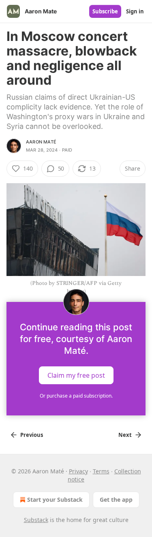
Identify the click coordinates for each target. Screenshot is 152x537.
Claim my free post (76, 374)
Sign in (135, 11)
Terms (101, 471)
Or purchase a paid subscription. (76, 395)
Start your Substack (55, 499)
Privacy (78, 471)
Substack (36, 520)
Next (125, 435)
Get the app (116, 499)
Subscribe (105, 11)
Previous (31, 435)
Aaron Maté (41, 142)
